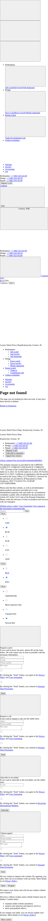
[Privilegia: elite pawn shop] (19, 426)
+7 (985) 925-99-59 (15, 178)
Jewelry (8, 167)
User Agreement (25, 506)
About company (6, 460)
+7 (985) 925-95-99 (14, 180)
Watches (8, 164)
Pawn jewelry (20, 113)
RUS (2, 281)
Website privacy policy (9, 506)
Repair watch (10, 115)
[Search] (20, 267)
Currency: (24, 209)
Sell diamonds (29, 88)
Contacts (3, 186)
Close (3, 514)
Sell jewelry (18, 88)
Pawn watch (10, 113)
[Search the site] (20, 10)
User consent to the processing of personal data (22, 507)
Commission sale (19, 138)
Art (6, 171)
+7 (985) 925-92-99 (19, 176)
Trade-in (8, 138)
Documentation (29, 460)
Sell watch (9, 88)
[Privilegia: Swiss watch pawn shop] (19, 248)
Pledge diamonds (33, 113)
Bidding (39, 460)
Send (3, 693)
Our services (18, 460)
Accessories (10, 169)
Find (26, 511)
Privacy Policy (29, 915)
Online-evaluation (12, 375)
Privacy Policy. (11, 881)
